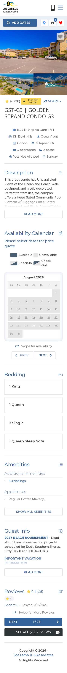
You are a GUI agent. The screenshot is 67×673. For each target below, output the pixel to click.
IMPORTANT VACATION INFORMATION (22, 561)
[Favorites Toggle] (60, 23)
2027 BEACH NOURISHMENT (26, 538)
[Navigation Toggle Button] (60, 8)
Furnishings (17, 481)
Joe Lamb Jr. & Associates (33, 655)
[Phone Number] (53, 8)
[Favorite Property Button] (60, 36)
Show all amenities (33, 512)
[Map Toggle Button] (44, 23)
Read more (33, 214)
